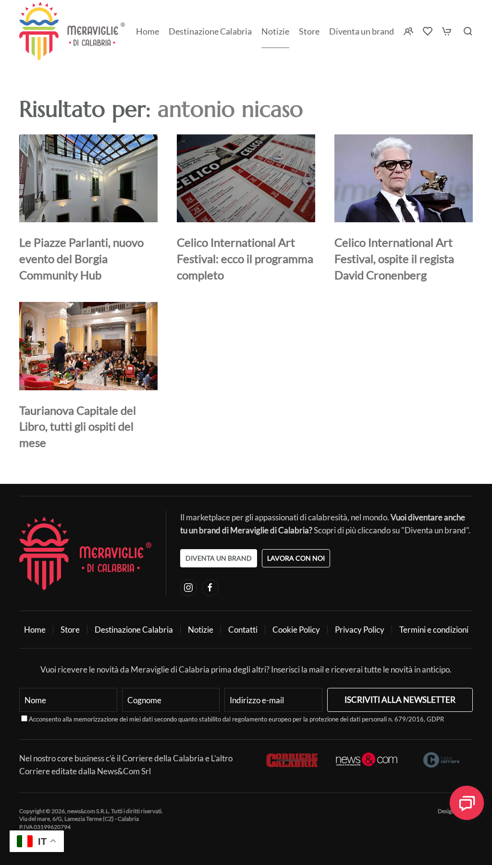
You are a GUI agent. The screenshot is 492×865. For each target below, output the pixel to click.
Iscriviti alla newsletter (399, 700)
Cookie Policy (296, 630)
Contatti (243, 630)
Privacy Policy (359, 630)
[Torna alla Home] (72, 31)
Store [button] (309, 31)
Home (147, 31)
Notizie (275, 31)
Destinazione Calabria (210, 31)
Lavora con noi (296, 558)
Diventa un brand (361, 31)
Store (70, 630)
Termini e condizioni (433, 630)
